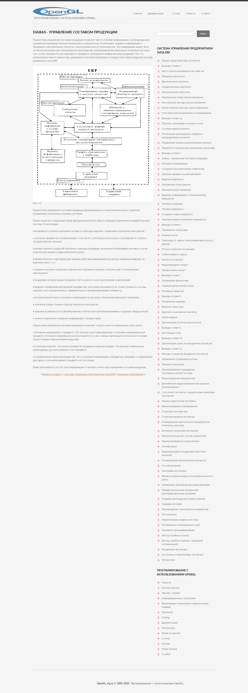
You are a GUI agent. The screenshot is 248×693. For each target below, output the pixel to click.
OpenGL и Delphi (171, 593)
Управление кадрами (173, 301)
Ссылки (166, 643)
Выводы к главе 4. (52, 374)
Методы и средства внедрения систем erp (185, 354)
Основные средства (173, 291)
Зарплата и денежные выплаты (179, 312)
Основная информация (130, 374)
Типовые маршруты (172, 209)
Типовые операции (172, 203)
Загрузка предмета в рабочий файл (181, 174)
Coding (166, 617)
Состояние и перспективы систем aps (183, 554)
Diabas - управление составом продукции (185, 158)
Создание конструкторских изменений (183, 169)
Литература (168, 560)
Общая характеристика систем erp (181, 60)
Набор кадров (169, 317)
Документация (156, 13)
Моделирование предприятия (178, 378)
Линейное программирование (178, 530)
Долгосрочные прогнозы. (175, 81)
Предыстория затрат (173, 270)
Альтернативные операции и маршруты (184, 219)
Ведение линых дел (173, 306)
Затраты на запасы (172, 259)
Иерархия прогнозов (173, 76)
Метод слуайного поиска (175, 535)
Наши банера (169, 649)
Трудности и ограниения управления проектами (188, 148)
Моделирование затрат (175, 265)
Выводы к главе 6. (171, 224)
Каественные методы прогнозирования (184, 102)
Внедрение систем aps (174, 549)
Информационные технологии (178, 598)
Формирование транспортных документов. (185, 509)
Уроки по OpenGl (171, 633)
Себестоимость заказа (174, 254)
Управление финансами (175, 280)
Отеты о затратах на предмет (178, 249)
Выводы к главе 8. (171, 296)
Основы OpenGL (171, 588)
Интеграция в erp (171, 333)
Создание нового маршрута (177, 214)
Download (167, 612)
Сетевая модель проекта (175, 128)
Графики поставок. (172, 504)
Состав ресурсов (171, 465)
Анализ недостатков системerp (179, 401)
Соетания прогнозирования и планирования (186, 113)
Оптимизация (169, 446)
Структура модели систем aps (178, 416)
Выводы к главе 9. (171, 327)
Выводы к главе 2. (171, 66)
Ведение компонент (173, 179)
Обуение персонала (173, 364)
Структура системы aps (175, 411)
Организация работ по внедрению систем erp (187, 343)
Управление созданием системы (180, 359)
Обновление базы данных (176, 184)
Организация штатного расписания (181, 322)
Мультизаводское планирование (180, 406)
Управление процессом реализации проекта (186, 142)
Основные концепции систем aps (180, 430)
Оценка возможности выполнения (180, 441)
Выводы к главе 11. (172, 348)
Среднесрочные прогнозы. (176, 87)
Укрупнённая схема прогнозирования (182, 97)
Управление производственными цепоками (186, 485)
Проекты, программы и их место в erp (182, 123)
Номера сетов (169, 235)
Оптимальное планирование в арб (181, 525)
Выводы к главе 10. (172, 338)
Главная (137, 13)
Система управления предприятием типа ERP (90, 374)
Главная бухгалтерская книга (178, 286)
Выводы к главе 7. (171, 275)
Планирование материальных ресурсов (184, 460)
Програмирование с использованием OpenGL (157, 683)
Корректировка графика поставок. (180, 519)
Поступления (169, 514)
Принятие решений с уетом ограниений (184, 436)
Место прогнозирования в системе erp (183, 71)
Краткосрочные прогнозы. (176, 92)
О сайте (205, 13)
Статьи (176, 13)
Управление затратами (175, 230)
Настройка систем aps (174, 471)
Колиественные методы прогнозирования (185, 107)
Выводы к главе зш (172, 118)
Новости (190, 13)
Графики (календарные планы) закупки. (184, 498)
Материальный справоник (176, 190)
